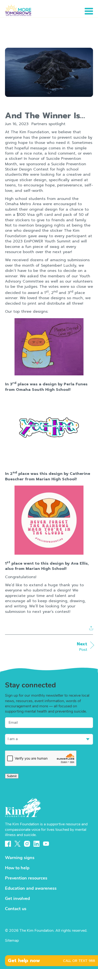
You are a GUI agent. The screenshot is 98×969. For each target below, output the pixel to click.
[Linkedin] (36, 844)
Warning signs (19, 858)
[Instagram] (27, 844)
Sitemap (12, 941)
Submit (12, 776)
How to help (17, 868)
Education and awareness (31, 889)
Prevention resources (26, 878)
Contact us (15, 909)
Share (91, 628)
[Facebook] (8, 844)
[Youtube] (46, 843)
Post (82, 646)
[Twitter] (17, 844)
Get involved (17, 899)
